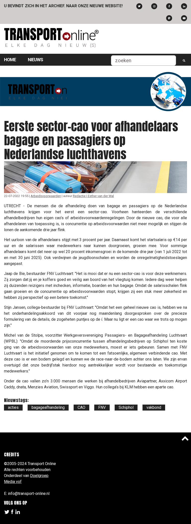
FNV (102, 407)
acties (13, 407)
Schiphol (126, 407)
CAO (81, 407)
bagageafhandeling (48, 407)
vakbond (153, 407)
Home (10, 59)
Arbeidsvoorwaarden (46, 196)
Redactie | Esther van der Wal (93, 196)
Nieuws (35, 59)
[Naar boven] (185, 438)
